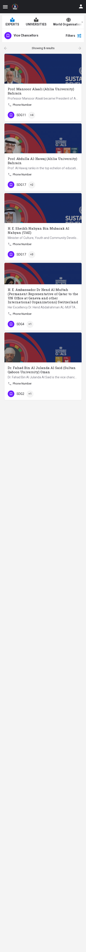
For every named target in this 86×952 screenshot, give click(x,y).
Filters (70, 35)
